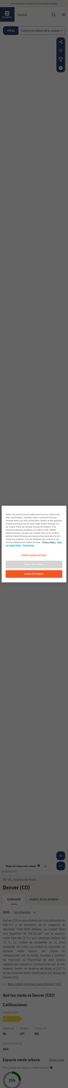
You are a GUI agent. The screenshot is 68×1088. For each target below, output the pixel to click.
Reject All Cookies (34, 564)
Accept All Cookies (33, 574)
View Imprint (28, 545)
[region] (34, 544)
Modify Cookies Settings (34, 555)
